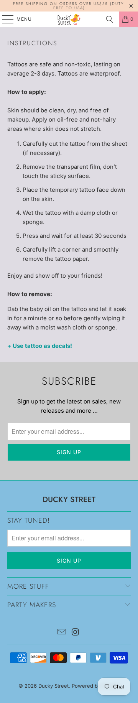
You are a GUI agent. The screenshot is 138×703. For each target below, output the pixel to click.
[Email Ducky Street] (61, 633)
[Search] (109, 19)
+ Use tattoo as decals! (39, 345)
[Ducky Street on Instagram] (75, 633)
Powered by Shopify (96, 686)
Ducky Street (53, 686)
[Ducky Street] (69, 19)
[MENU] (4, 19)
